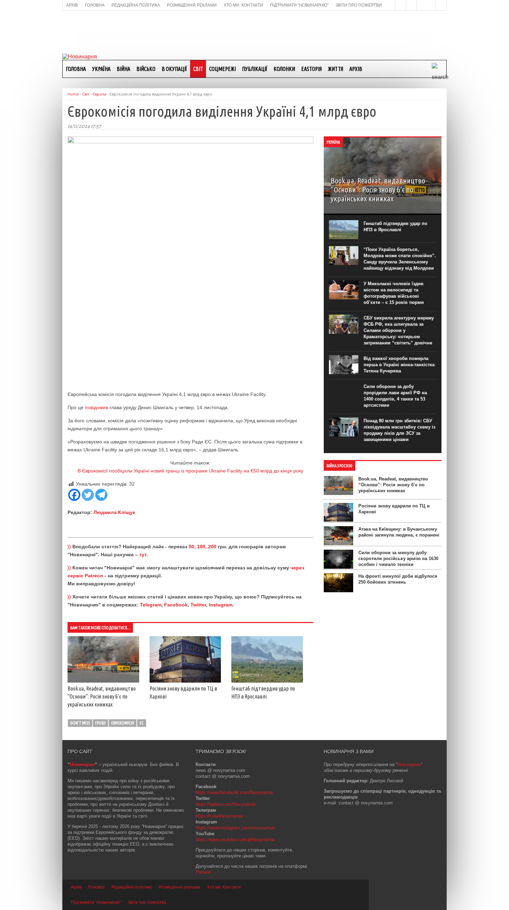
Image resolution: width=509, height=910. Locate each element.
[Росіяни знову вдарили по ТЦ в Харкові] (185, 681)
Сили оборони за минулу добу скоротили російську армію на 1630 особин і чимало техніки (398, 558)
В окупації (174, 69)
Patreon (203, 872)
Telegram (150, 604)
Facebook (176, 604)
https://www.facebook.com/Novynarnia (234, 792)
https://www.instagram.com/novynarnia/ (235, 827)
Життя (335, 69)
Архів (355, 69)
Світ (198, 69)
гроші (100, 723)
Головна (76, 69)
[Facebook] (74, 495)
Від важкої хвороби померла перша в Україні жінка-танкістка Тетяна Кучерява (399, 364)
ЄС (142, 723)
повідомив (96, 407)
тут (142, 554)
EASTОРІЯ (311, 69)
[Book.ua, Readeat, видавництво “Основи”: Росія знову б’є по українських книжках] (103, 681)
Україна (101, 69)
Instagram (220, 604)
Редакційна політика (131, 887)
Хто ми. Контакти (224, 887)
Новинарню (409, 764)
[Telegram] (101, 495)
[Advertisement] (254, 31)
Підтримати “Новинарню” (96, 902)
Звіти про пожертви (147, 902)
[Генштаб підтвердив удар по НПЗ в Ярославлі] (267, 681)
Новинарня (82, 764)
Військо (145, 69)
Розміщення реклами (179, 887)
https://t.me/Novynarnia (219, 816)
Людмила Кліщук (114, 512)
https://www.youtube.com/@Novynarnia (235, 839)
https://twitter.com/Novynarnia (226, 804)
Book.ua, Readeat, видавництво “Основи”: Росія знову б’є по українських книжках (102, 696)
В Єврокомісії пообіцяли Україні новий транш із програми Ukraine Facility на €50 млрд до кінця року (190, 471)
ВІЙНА (123, 69)
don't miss (80, 723)
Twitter (198, 604)
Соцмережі (222, 69)
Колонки (284, 69)
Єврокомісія (122, 723)
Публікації (254, 69)
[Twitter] (88, 495)
